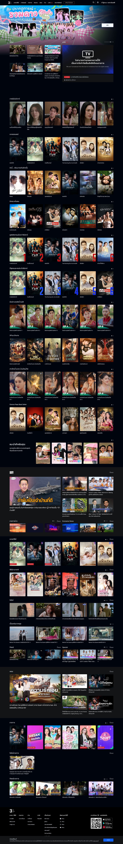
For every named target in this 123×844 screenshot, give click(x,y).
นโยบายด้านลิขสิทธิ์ (48, 824)
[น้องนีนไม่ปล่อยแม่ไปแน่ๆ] (88, 113)
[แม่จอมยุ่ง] (75, 453)
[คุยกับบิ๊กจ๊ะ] (105, 527)
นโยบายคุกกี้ (47, 830)
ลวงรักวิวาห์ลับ (66, 364)
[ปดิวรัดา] (88, 149)
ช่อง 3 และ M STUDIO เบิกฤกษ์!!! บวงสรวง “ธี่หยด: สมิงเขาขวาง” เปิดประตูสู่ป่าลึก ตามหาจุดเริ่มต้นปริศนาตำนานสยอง (88, 661)
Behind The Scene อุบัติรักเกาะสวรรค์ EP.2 (46, 642)
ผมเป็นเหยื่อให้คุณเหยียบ (15, 127)
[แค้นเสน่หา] (70, 216)
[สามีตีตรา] (53, 216)
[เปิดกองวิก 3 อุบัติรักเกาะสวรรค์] (35, 67)
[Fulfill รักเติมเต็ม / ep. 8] (88, 554)
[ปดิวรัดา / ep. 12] (105, 554)
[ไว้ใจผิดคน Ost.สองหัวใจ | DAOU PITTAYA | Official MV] (101, 681)
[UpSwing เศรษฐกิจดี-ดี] (88, 527)
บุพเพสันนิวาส (48, 196)
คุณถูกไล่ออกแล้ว (49, 127)
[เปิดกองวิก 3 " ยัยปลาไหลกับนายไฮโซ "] (101, 788)
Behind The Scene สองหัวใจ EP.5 (97, 642)
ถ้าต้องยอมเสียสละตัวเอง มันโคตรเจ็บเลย (45, 619)
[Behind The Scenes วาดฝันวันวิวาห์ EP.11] (22, 633)
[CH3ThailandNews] (70, 527)
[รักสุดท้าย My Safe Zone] (105, 182)
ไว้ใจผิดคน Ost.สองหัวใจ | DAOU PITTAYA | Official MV (99, 691)
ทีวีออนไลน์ (39, 819)
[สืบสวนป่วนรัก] (59, 453)
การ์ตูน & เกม (12, 824)
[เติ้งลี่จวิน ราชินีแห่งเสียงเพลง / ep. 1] (18, 584)
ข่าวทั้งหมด (30, 819)
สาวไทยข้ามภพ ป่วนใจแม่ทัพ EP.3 (51, 398)
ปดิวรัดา (82, 163)
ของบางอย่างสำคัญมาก (32, 659)
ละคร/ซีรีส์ (12, 819)
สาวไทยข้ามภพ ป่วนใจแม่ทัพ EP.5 (86, 398)
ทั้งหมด (111, 473)
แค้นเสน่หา (64, 230)
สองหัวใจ (12, 163)
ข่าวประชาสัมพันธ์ (31, 824)
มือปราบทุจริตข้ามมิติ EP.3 (51, 330)
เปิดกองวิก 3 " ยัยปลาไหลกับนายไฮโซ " (98, 797)
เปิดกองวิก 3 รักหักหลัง (15, 797)
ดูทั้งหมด (73, 80)
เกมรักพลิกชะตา (84, 364)
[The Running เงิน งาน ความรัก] (70, 149)
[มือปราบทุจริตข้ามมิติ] (18, 350)
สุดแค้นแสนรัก (83, 433)
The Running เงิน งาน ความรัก (69, 163)
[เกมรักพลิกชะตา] (88, 350)
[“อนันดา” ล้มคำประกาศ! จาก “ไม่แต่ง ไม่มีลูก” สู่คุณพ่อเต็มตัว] (70, 654)
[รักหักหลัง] (88, 182)
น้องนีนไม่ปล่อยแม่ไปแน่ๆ (85, 127)
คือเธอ (11, 196)
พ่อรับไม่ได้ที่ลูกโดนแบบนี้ (68, 127)
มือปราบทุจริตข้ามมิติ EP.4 (68, 330)
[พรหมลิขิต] (105, 419)
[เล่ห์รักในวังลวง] (105, 350)
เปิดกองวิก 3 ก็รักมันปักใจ (68, 797)
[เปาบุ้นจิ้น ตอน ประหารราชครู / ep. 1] (53, 584)
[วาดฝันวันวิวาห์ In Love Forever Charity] (35, 49)
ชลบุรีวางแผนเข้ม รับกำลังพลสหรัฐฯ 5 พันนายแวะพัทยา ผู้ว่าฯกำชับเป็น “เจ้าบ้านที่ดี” (35, 509)
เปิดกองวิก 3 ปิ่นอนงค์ (41, 797)
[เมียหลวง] (105, 216)
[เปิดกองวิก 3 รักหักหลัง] (22, 788)
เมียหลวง (99, 230)
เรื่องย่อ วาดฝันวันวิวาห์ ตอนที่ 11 (104, 660)
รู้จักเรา (46, 821)
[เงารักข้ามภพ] (53, 350)
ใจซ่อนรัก (29, 196)
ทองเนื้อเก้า (29, 433)
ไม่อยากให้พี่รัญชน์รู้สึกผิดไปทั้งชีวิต (34, 128)
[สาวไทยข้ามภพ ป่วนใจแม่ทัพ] (35, 350)
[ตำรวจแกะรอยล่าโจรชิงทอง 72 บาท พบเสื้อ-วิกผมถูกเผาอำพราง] (74, 505)
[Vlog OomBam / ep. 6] (70, 737)
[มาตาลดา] (70, 419)
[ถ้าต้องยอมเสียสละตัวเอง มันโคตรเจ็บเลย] (48, 610)
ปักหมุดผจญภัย (48, 659)
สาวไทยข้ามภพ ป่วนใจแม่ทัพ (34, 364)
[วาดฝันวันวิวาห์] (35, 149)
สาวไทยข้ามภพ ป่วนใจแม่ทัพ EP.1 (16, 398)
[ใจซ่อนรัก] (35, 182)
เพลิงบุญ (29, 230)
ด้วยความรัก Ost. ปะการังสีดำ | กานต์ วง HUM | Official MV (100, 713)
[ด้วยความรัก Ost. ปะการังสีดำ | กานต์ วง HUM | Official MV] (101, 703)
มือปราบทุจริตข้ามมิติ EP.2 (33, 330)
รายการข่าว (30, 821)
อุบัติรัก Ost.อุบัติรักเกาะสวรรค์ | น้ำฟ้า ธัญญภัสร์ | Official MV (74, 691)
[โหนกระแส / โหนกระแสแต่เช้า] (53, 527)
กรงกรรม (82, 230)
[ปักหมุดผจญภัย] (53, 654)
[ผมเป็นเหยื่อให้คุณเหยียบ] (18, 113)
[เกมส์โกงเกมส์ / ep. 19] (70, 554)
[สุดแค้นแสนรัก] (88, 419)
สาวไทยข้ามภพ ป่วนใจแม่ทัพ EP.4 (69, 398)
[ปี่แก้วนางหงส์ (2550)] (106, 453)
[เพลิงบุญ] (35, 216)
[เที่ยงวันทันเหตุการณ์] (35, 527)
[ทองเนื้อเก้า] (35, 419)
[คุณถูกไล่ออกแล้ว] (53, 113)
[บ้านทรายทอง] (105, 149)
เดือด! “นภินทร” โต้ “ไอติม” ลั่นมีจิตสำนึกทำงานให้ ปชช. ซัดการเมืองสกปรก (100, 515)
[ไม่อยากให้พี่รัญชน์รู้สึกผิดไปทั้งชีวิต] (35, 113)
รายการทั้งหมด (22, 819)
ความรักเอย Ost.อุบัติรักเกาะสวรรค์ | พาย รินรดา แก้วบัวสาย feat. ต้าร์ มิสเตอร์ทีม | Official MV (52, 76)
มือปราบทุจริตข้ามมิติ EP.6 (103, 330)
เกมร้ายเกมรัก (13, 230)
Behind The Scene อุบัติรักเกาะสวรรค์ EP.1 (73, 642)
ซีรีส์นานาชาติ (12, 821)
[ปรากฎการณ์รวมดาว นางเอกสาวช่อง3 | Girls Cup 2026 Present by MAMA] (52, 49)
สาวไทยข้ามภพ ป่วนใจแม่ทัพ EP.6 (104, 398)
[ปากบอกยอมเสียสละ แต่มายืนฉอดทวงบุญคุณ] (74, 610)
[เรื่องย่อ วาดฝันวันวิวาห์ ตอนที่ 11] (105, 654)
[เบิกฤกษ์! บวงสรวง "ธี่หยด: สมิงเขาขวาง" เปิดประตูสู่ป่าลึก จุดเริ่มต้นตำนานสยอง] (101, 484)
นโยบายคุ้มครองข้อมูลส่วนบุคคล (51, 827)
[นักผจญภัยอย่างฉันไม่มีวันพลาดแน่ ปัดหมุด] (17, 67)
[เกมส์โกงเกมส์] (53, 149)
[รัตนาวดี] (43, 453)
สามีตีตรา (47, 230)
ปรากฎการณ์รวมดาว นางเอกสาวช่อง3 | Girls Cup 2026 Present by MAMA (52, 58)
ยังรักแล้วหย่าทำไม (14, 56)
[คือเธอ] (18, 182)
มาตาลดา (64, 433)
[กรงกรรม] (88, 216)
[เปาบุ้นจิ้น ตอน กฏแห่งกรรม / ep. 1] (70, 584)
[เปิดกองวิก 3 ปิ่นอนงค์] (48, 788)
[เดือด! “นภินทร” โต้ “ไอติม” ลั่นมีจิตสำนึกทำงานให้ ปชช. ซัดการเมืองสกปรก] (101, 505)
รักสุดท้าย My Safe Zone (103, 196)
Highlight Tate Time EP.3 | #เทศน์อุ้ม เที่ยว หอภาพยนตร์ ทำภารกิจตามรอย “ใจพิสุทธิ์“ (21, 773)
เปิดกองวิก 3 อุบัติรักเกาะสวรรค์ (34, 74)
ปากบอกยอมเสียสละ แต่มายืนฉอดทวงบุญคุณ (73, 619)
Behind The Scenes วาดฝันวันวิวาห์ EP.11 (20, 642)
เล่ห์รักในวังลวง (101, 364)
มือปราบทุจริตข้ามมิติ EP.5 (86, 330)
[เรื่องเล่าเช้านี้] (18, 527)
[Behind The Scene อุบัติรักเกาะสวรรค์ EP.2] (48, 633)
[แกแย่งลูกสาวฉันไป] (105, 113)
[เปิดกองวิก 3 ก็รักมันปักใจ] (74, 788)
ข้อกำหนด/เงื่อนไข (48, 833)
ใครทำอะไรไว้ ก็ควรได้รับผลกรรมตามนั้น (98, 619)
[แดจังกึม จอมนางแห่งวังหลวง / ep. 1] (35, 584)
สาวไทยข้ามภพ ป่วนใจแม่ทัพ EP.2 (34, 398)
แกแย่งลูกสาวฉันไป (101, 127)
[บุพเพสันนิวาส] (53, 182)
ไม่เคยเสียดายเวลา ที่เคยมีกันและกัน (18, 619)
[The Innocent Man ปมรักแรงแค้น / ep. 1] (105, 584)
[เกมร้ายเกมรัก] (18, 216)
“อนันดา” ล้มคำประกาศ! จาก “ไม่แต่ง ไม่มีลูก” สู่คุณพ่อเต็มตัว (70, 660)
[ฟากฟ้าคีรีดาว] (105, 249)
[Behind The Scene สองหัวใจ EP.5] (101, 633)
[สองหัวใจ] (18, 149)
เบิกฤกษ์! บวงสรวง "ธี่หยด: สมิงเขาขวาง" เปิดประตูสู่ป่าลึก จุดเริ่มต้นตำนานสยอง (101, 494)
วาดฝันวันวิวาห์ (31, 163)
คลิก (107, 25)
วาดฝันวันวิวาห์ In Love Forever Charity (35, 57)
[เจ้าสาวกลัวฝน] (90, 453)
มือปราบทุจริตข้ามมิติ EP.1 (16, 330)
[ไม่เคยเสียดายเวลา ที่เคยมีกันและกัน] (22, 610)
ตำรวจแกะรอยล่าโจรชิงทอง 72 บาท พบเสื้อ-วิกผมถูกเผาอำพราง (74, 515)
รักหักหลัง (82, 196)
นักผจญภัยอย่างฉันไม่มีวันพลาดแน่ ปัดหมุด (17, 75)
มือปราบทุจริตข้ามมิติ (15, 364)
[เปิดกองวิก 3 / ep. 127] (18, 737)
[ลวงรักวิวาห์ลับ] (70, 350)
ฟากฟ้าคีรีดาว (100, 263)
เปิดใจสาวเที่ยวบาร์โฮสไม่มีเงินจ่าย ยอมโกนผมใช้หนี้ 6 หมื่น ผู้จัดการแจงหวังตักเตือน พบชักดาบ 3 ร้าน (74, 494)
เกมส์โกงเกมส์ (48, 163)
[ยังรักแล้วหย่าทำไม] (17, 49)
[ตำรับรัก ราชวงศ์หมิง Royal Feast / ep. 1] (88, 584)
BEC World (47, 819)
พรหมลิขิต (99, 433)
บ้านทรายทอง (100, 163)
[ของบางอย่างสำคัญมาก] (35, 654)
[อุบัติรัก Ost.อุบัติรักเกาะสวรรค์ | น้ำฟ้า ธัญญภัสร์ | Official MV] (74, 681)
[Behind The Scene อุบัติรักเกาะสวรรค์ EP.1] (74, 633)
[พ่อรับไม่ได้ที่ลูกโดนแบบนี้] (70, 113)
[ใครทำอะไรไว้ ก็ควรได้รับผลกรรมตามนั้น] (101, 610)
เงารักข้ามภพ (48, 364)
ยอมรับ (108, 840)
